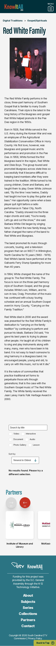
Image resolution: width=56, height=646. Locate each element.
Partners (28, 12)
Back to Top (42, 642)
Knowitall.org (14, 7)
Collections (28, 614)
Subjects (28, 602)
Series (28, 608)
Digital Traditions (13, 20)
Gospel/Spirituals (37, 20)
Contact (28, 626)
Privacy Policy (35, 638)
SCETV (17, 565)
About (28, 595)
